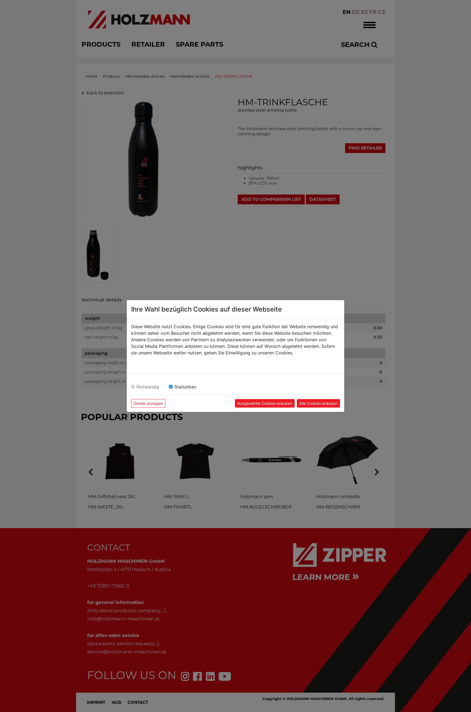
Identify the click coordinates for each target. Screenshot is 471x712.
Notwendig (148, 387)
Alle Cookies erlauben (318, 403)
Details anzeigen (148, 403)
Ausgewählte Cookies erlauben (264, 403)
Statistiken (185, 387)
